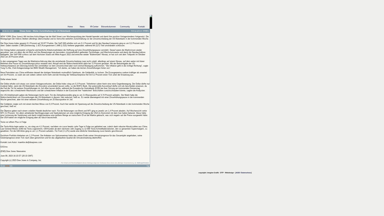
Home (70, 27)
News (82, 27)
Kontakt (141, 27)
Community (125, 27)
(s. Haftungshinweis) (142, 163)
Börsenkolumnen (108, 27)
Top (148, 166)
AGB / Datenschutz (243, 173)
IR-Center (94, 27)
